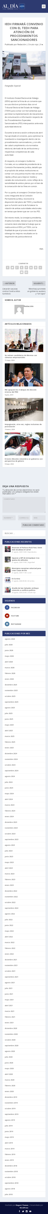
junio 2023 (9, 856)
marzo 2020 (9, 1080)
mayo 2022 (9, 931)
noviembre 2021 (11, 965)
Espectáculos (32, 552)
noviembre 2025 (11, 690)
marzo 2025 (9, 736)
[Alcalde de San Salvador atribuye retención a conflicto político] (8, 590)
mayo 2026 (9, 656)
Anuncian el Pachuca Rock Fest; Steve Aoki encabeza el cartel (27, 548)
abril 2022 (9, 937)
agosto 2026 (10, 639)
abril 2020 (9, 1074)
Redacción (21, 44)
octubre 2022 (10, 902)
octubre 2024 (10, 765)
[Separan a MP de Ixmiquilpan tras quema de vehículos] (8, 559)
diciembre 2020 (11, 1028)
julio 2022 (8, 919)
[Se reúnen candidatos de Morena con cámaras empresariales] (24, 340)
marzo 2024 (9, 805)
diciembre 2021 (11, 960)
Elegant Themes (22, 1205)
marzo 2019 (9, 1149)
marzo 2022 (9, 942)
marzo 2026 (9, 667)
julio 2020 (8, 1057)
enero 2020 (9, 1091)
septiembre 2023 (11, 839)
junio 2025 (9, 719)
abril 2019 (9, 1143)
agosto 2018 (10, 1189)
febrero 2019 (10, 1154)
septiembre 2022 (11, 908)
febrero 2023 (10, 879)
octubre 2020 (10, 1040)
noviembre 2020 (11, 1034)
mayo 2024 (9, 793)
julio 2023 (8, 851)
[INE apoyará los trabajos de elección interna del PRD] (24, 374)
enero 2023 (9, 885)
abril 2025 (9, 730)
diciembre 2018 (11, 1166)
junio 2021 (9, 994)
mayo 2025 (9, 725)
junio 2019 (9, 1131)
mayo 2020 (9, 1068)
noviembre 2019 (11, 1103)
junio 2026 (9, 650)
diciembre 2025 (11, 685)
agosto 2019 (10, 1120)
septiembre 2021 (11, 977)
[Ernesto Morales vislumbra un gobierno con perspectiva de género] (24, 444)
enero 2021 (9, 1022)
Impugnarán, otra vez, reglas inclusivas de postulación (23, 425)
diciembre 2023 (11, 822)
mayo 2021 (9, 1000)
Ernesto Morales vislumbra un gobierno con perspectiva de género (24, 460)
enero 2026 (9, 679)
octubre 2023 (10, 834)
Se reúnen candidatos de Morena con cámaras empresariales (21, 356)
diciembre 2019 (11, 1097)
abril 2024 (9, 799)
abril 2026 (9, 662)
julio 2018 (8, 1194)
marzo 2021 (9, 1011)
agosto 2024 (10, 776)
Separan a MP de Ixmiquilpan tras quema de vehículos (25, 559)
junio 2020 (9, 1063)
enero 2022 (9, 954)
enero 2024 (9, 816)
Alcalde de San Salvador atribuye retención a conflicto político (25, 589)
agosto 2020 (10, 1051)
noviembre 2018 (11, 1171)
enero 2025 (9, 748)
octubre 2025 (10, 696)
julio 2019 (8, 1126)
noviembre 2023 (11, 828)
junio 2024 (9, 788)
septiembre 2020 (11, 1045)
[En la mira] (8, 580)
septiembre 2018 (11, 1183)
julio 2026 (8, 645)
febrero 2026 (10, 673)
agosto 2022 (10, 914)
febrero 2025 (10, 742)
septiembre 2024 (11, 770)
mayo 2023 (9, 862)
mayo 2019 (9, 1137)
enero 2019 (9, 1160)
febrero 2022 (10, 948)
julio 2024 (8, 782)
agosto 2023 (10, 845)
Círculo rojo (33, 44)
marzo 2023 (9, 874)
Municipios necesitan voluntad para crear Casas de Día (26, 569)
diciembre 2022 (11, 891)
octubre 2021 (10, 971)
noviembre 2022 (11, 897)
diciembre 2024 (11, 753)
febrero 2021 (10, 1017)
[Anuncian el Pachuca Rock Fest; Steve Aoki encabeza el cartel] (8, 549)
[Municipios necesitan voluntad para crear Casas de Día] (8, 570)
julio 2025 (8, 713)
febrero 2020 (10, 1085)
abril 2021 (9, 1005)
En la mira (16, 579)
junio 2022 (9, 925)
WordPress (24, 1208)
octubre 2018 (10, 1177)
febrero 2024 (10, 811)
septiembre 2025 (11, 702)
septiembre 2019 (11, 1114)
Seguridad (31, 562)
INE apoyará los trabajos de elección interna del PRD (21, 391)
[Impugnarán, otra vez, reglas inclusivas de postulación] (24, 409)
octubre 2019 (10, 1108)
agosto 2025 (10, 708)
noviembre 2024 (11, 759)
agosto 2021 (10, 982)
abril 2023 (9, 868)
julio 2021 (8, 988)
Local (29, 573)
